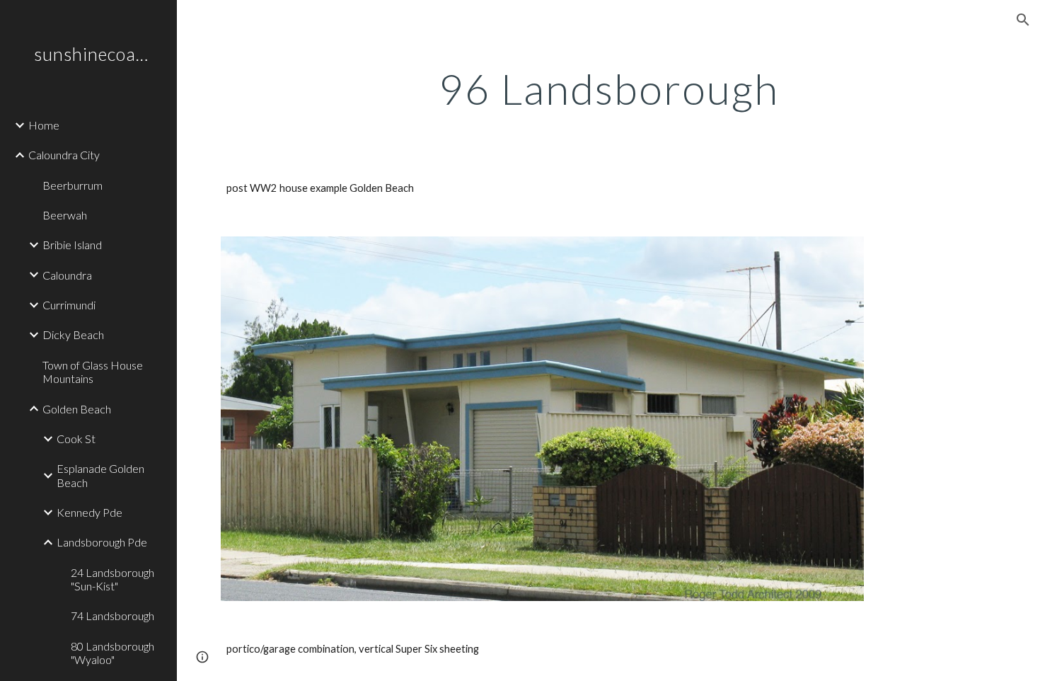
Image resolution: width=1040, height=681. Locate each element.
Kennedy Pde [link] (89, 512)
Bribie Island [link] (72, 244)
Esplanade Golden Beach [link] (100, 475)
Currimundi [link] (69, 304)
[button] (1023, 20)
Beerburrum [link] (72, 185)
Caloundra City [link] (64, 154)
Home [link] (43, 125)
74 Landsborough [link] (112, 615)
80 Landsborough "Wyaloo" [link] (112, 652)
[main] (608, 88)
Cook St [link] (76, 438)
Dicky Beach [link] (73, 334)
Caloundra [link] (67, 275)
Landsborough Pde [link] (102, 542)
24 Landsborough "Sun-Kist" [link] (112, 579)
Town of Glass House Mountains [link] (92, 371)
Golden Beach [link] (76, 409)
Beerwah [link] (64, 215)
